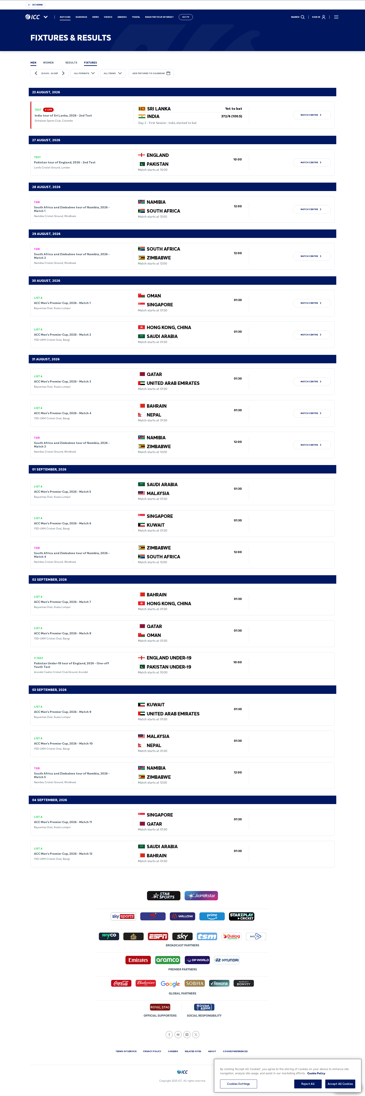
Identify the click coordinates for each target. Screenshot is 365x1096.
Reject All (308, 1083)
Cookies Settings (238, 1083)
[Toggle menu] (336, 17)
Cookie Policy (316, 1073)
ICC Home (37, 4)
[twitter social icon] (195, 1034)
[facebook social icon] (169, 1034)
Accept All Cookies (340, 1083)
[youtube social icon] (178, 1034)
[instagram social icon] (187, 1034)
